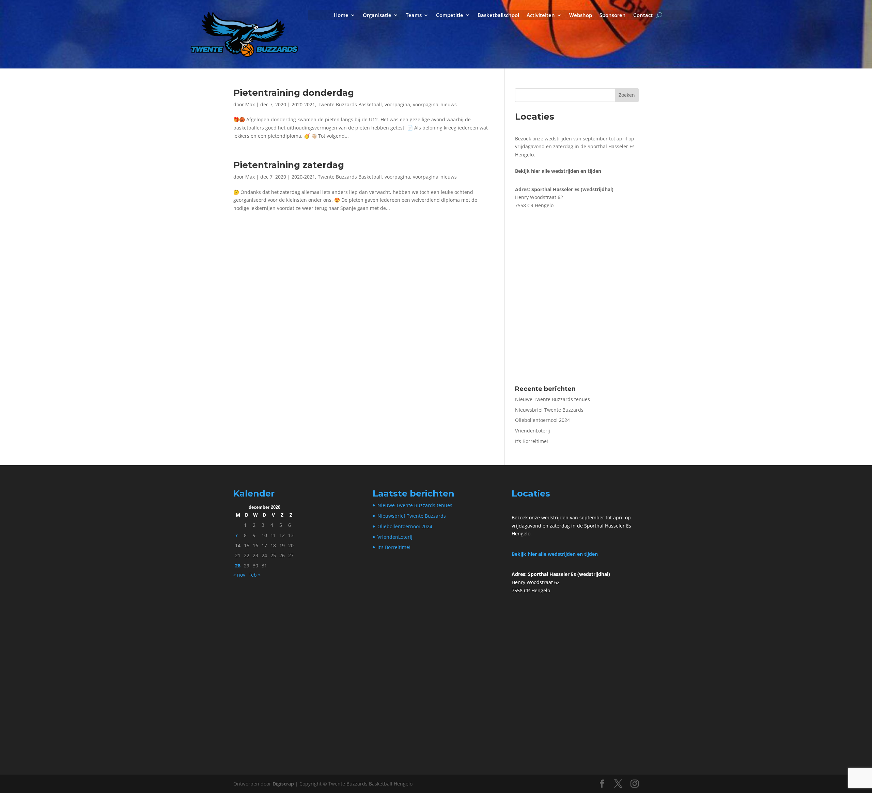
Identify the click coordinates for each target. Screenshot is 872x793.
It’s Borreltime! (531, 441)
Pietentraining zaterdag (288, 164)
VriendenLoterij (532, 430)
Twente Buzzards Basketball (350, 104)
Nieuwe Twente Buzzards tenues (552, 399)
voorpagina (397, 104)
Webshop (580, 15)
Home (341, 15)
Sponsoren (613, 15)
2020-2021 (303, 104)
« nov (239, 574)
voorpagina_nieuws (435, 104)
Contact (643, 15)
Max (250, 104)
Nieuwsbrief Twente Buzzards (549, 410)
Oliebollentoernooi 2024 (542, 420)
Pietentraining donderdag (293, 92)
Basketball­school (498, 15)
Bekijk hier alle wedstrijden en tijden (555, 554)
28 (237, 565)
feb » (255, 574)
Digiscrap (283, 783)
